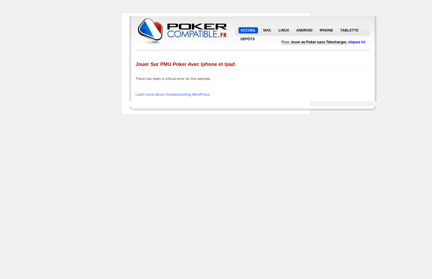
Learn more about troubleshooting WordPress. (173, 94)
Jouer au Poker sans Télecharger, (318, 42)
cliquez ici (356, 42)
